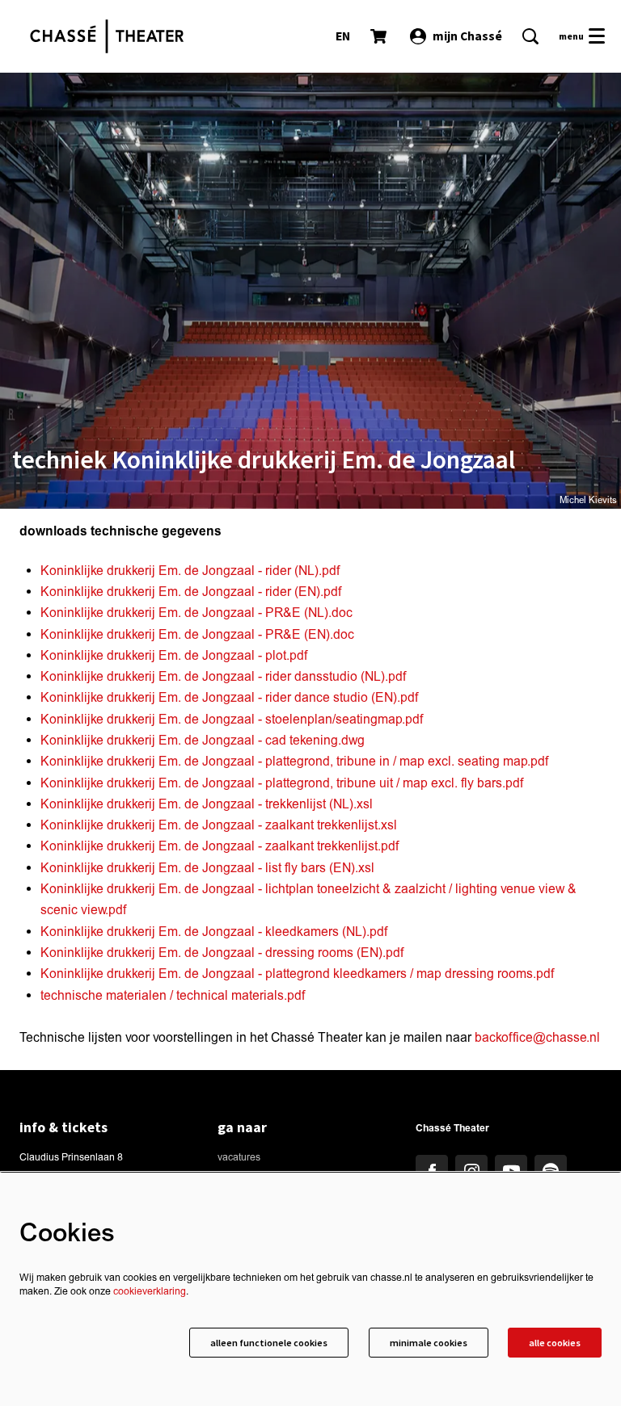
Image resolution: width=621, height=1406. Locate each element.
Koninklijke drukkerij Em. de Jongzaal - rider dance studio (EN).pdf (229, 698)
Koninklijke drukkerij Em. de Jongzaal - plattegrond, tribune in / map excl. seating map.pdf (294, 761)
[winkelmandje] (380, 36)
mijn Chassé (467, 36)
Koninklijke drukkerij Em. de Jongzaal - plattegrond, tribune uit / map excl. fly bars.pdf (281, 783)
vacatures (239, 1158)
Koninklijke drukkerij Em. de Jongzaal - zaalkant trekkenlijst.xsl (218, 825)
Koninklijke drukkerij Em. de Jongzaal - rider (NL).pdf (190, 571)
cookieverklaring (149, 1292)
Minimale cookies (428, 1343)
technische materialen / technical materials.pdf (172, 996)
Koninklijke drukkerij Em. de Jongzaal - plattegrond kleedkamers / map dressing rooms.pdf (297, 974)
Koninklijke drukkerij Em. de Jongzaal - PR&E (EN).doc (197, 635)
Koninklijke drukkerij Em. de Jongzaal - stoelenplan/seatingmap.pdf (231, 719)
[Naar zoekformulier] (530, 36)
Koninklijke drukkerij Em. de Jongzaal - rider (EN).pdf (190, 592)
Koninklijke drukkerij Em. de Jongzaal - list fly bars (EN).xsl (207, 868)
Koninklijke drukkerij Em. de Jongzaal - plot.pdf (173, 656)
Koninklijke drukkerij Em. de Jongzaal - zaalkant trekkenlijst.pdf (219, 846)
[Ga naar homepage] (106, 36)
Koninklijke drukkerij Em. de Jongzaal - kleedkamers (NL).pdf (213, 932)
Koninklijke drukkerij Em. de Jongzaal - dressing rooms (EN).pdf (221, 953)
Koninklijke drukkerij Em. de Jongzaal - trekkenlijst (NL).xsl (206, 804)
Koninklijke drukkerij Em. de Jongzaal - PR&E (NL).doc (196, 613)
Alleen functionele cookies (268, 1343)
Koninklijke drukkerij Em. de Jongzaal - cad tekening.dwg (202, 740)
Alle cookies (555, 1343)
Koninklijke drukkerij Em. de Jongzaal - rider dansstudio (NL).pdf (223, 677)
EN (343, 36)
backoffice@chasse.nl (537, 1038)
